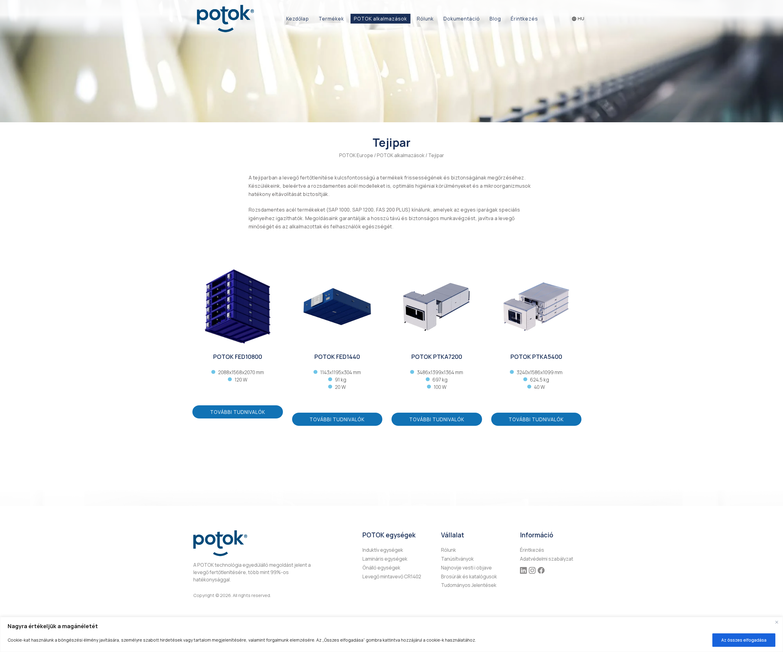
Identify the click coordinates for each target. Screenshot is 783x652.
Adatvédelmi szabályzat (546, 558)
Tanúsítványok (457, 558)
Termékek (331, 18)
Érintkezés (524, 18)
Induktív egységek (382, 550)
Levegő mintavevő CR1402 (391, 576)
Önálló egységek (381, 567)
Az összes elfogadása (743, 640)
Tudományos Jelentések (468, 585)
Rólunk (425, 18)
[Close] (776, 622)
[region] (391, 634)
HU (580, 18)
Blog (495, 18)
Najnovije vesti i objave (466, 567)
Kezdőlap (297, 18)
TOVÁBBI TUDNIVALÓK (237, 412)
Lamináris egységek (384, 558)
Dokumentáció (461, 18)
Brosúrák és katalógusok (469, 576)
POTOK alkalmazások (380, 18)
